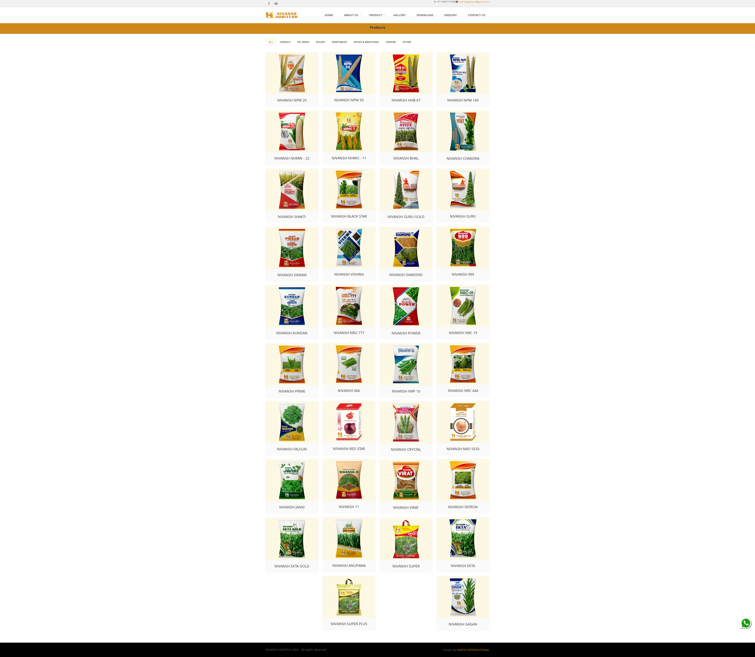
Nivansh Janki (292, 507)
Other (406, 42)
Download (425, 15)
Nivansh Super (406, 566)
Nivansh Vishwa (349, 274)
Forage (391, 42)
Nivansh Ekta (463, 565)
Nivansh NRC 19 (463, 332)
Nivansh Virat (406, 507)
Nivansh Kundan (292, 333)
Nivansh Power (406, 333)
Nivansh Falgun (292, 449)
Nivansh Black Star (349, 216)
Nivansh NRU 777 (349, 332)
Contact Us (476, 15)
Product (375, 15)
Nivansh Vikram (292, 275)
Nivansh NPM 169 (463, 100)
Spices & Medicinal (366, 42)
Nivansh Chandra (463, 158)
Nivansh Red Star (349, 448)
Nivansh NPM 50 (349, 100)
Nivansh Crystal (406, 449)
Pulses (320, 42)
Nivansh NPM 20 (292, 100)
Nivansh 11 (349, 506)
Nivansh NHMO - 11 (349, 158)
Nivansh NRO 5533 (463, 448)
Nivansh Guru (463, 216)
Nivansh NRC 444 (463, 390)
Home (329, 15)
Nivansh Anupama (349, 565)
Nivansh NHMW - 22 (291, 158)
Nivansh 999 (463, 274)
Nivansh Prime (292, 391)
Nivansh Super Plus (349, 623)
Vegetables (339, 42)
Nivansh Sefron (463, 507)
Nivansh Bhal (406, 158)
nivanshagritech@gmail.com (474, 1)
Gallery (399, 15)
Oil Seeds (303, 42)
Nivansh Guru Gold (406, 216)
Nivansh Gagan (463, 624)
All (271, 42)
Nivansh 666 (349, 390)
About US (351, 15)
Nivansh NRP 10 (406, 391)
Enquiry (450, 15)
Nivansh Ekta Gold (291, 566)
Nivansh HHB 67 (406, 100)
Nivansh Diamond (406, 274)
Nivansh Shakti (292, 216)
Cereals (285, 42)
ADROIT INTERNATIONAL (473, 650)
